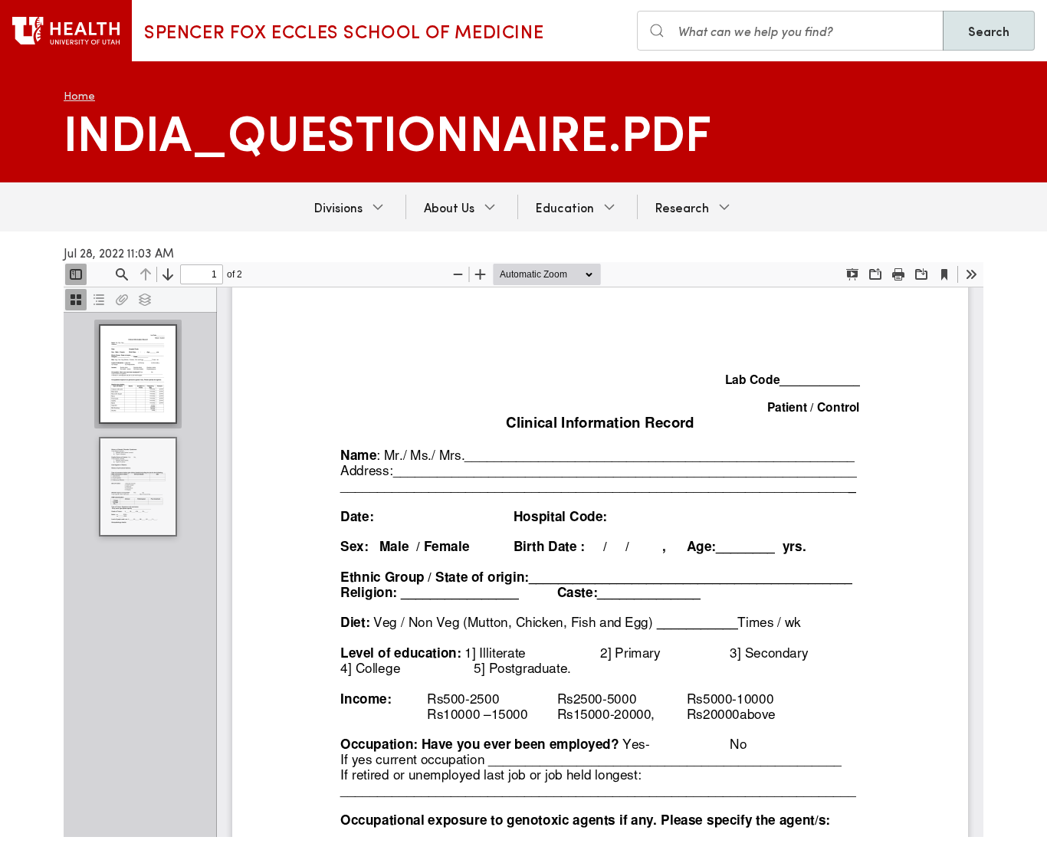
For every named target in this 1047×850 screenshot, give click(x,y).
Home (79, 95)
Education (565, 207)
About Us (449, 207)
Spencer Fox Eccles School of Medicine (343, 30)
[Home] (66, 30)
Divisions (338, 207)
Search (988, 30)
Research (682, 207)
